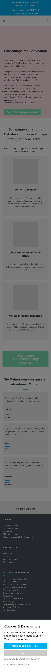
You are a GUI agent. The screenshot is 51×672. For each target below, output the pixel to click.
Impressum (23, 665)
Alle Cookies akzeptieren (25, 646)
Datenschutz (10, 665)
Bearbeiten (25, 653)
